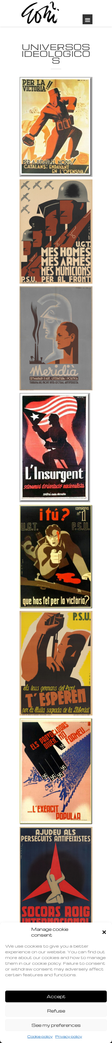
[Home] (41, 13)
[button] (104, 932)
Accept (56, 996)
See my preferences (56, 1025)
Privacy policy (68, 1036)
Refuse (56, 1011)
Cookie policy (40, 1036)
